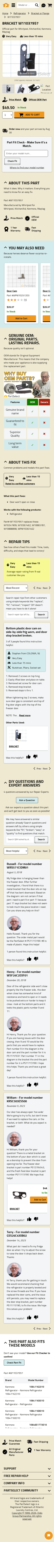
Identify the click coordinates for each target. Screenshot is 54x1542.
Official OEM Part (38, 99)
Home (5, 13)
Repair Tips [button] (19, 541)
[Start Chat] (49, 1535)
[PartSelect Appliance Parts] (6, 5)
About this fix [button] (22, 462)
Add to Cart (33, 114)
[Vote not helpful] (35, 756)
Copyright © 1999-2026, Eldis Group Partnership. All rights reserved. (27, 1516)
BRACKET (14, 746)
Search (41, 614)
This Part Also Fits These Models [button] (27, 1343)
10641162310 (36, 1386)
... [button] (23, 715)
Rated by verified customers (20, 483)
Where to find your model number (27, 167)
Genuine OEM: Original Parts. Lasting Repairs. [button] (24, 339)
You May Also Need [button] (26, 248)
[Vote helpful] (28, 756)
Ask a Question (27, 800)
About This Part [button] (24, 183)
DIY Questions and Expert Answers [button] (26, 783)
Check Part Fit (14, 1362)
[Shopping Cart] (49, 5)
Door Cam (12, 291)
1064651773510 (38, 1424)
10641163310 (36, 1400)
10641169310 (36, 1410)
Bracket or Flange (40, 13)
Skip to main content (27, 66)
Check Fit (12, 161)
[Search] (36, 5)
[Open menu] (13, 5)
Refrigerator (20, 13)
